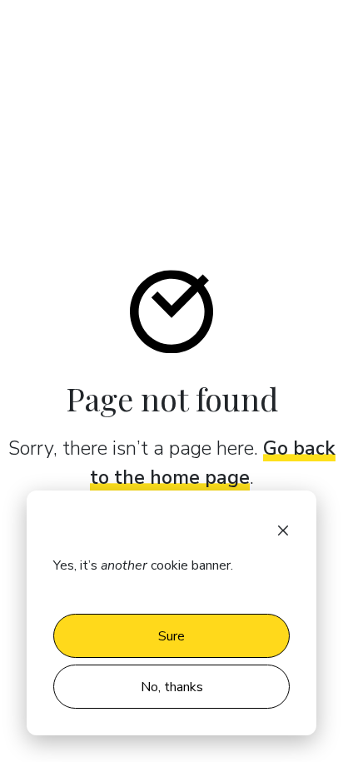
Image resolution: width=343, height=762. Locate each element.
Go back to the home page (213, 463)
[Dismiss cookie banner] (283, 528)
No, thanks (172, 687)
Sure (171, 636)
